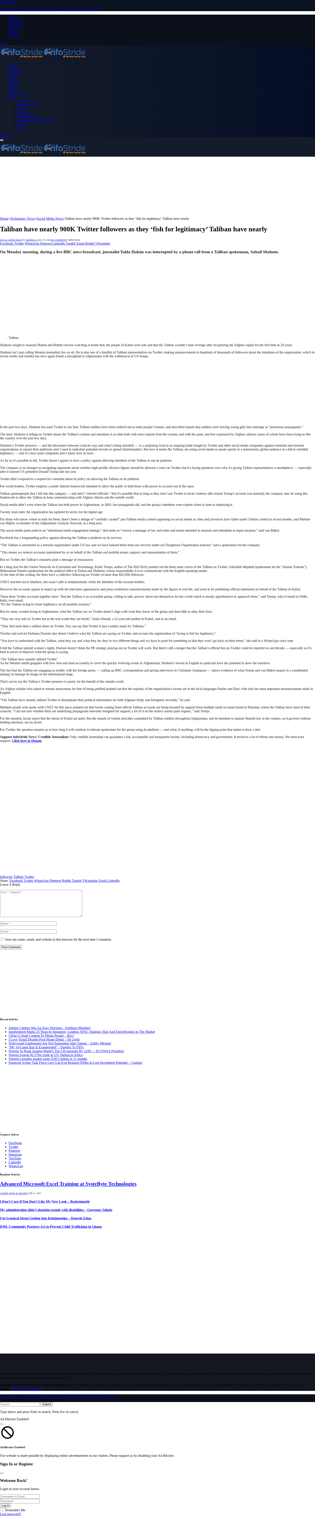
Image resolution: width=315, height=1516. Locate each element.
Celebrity (15, 74)
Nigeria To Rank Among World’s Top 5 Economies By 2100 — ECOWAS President (66, 1051)
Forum (13, 32)
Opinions (23, 112)
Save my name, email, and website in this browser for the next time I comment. (58, 939)
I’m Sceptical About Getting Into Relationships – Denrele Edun (45, 1218)
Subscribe (6, 135)
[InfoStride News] (43, 59)
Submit (46, 1404)
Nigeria (14, 81)
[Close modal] (1, 1424)
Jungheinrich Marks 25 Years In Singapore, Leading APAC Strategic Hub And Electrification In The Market (82, 1032)
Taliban (19, 877)
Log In (5, 1505)
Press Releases (27, 116)
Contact (14, 36)
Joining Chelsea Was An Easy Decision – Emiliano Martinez (49, 1028)
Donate (13, 28)
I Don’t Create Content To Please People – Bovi (41, 1035)
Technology (17, 93)
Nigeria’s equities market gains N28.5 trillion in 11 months (48, 1059)
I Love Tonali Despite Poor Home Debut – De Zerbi (44, 1039)
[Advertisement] (128, 187)
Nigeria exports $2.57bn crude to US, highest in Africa (45, 1055)
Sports (13, 89)
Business (15, 70)
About (13, 16)
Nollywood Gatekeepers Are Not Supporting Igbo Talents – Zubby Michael (60, 1043)
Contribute (16, 24)
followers (6, 877)
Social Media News (11, 240)
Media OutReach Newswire (36, 120)
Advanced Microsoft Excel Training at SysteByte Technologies (68, 1184)
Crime (13, 77)
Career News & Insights (14, 1193)
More (12, 97)
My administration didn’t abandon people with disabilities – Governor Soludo (56, 1210)
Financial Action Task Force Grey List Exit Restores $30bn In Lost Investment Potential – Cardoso (75, 1062)
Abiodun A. (32, 240)
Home (13, 66)
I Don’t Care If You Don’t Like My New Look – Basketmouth (45, 1201)
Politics (13, 85)
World (21, 124)
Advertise (15, 20)
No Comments (59, 240)
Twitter (29, 877)
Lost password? (10, 1514)
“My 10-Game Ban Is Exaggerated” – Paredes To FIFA (46, 1047)
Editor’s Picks (26, 104)
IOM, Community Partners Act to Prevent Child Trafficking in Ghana (51, 1226)
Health (21, 108)
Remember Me (15, 1510)
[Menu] (1, 140)
